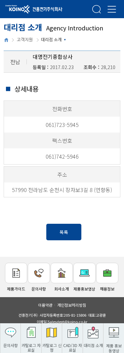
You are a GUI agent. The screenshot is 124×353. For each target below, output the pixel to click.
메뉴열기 (111, 9)
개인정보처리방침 (71, 305)
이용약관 (45, 305)
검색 (96, 9)
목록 (64, 232)
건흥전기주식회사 (25, 10)
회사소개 (61, 289)
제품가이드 (16, 289)
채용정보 (107, 289)
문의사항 (38, 289)
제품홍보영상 (84, 289)
